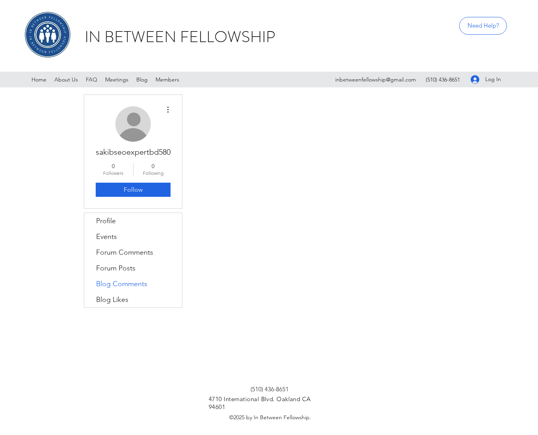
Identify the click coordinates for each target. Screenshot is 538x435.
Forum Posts (115, 268)
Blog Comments (121, 284)
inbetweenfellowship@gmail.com (375, 79)
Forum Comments (124, 252)
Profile (106, 221)
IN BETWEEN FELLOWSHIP (180, 37)
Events (106, 236)
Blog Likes (112, 299)
